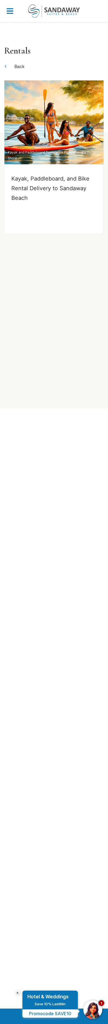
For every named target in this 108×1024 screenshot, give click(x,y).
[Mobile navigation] (10, 12)
